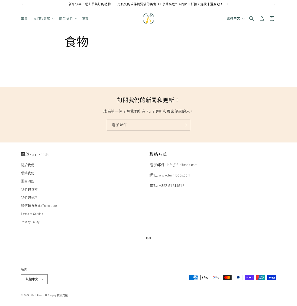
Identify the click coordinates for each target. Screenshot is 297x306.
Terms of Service (32, 214)
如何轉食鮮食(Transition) (39, 206)
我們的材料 (29, 197)
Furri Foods (37, 295)
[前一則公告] (22, 4)
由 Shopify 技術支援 (56, 295)
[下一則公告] (274, 4)
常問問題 (27, 181)
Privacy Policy (30, 222)
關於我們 (27, 165)
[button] (43, 18)
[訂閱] (185, 125)
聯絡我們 (27, 173)
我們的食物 (29, 189)
